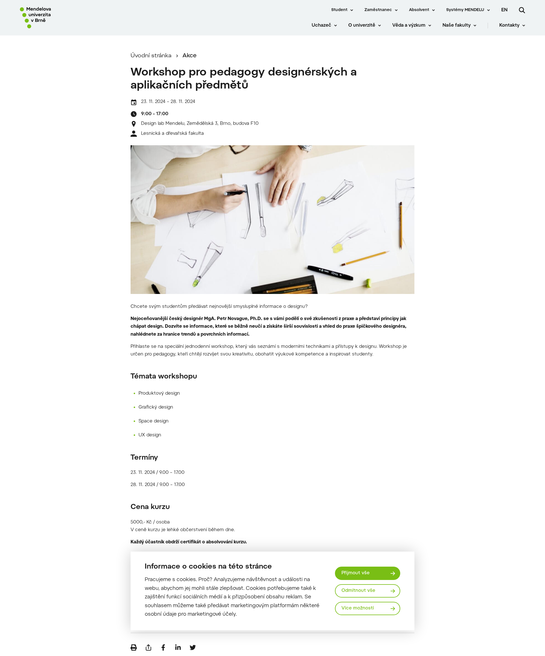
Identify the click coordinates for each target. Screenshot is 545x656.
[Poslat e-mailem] (148, 647)
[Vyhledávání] (522, 10)
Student (339, 10)
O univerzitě (361, 25)
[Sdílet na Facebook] (163, 647)
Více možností (357, 608)
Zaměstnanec (378, 10)
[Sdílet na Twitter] (193, 647)
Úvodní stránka (151, 56)
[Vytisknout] (134, 647)
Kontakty (509, 25)
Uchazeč (321, 25)
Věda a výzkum (408, 25)
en (504, 10)
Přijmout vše (355, 573)
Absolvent (419, 10)
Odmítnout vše (358, 590)
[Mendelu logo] (54, 17)
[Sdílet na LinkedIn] (178, 647)
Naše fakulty (457, 25)
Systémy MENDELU (465, 10)
